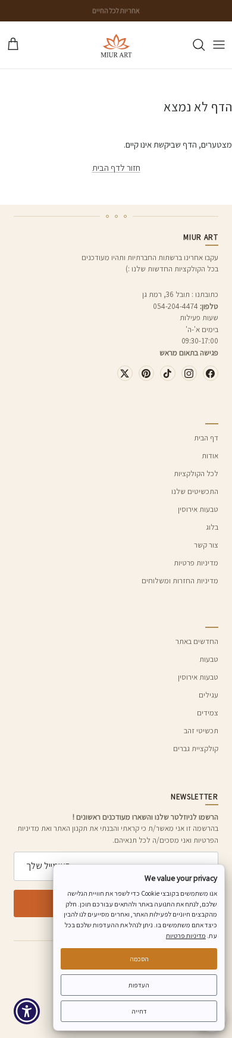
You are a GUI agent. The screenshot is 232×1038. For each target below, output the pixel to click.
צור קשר (206, 545)
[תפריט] (219, 45)
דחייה (139, 1011)
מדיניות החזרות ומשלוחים (180, 581)
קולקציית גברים (195, 748)
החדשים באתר (196, 641)
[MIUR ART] (116, 44)
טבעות (208, 659)
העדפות (138, 985)
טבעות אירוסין (198, 509)
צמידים (207, 713)
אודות (210, 456)
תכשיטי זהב (201, 731)
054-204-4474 (175, 306)
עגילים (208, 695)
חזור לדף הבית (116, 167)
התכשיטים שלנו (194, 491)
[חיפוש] (193, 45)
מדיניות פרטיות (196, 563)
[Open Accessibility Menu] (27, 1011)
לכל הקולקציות (196, 473)
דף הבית (206, 438)
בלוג (212, 527)
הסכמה (139, 959)
